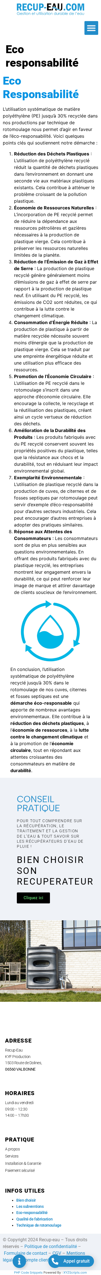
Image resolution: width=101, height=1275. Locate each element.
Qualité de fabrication (34, 1219)
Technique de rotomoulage (38, 1225)
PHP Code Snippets (28, 1272)
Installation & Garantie (23, 1163)
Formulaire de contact (25, 1253)
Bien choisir (26, 1200)
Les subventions (29, 1206)
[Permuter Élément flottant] (19, 1261)
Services (11, 1156)
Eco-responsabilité (32, 1212)
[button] (91, 28)
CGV (56, 1253)
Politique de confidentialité (50, 1246)
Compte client (35, 1260)
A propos (12, 1149)
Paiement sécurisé (20, 1170)
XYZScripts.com (75, 1272)
